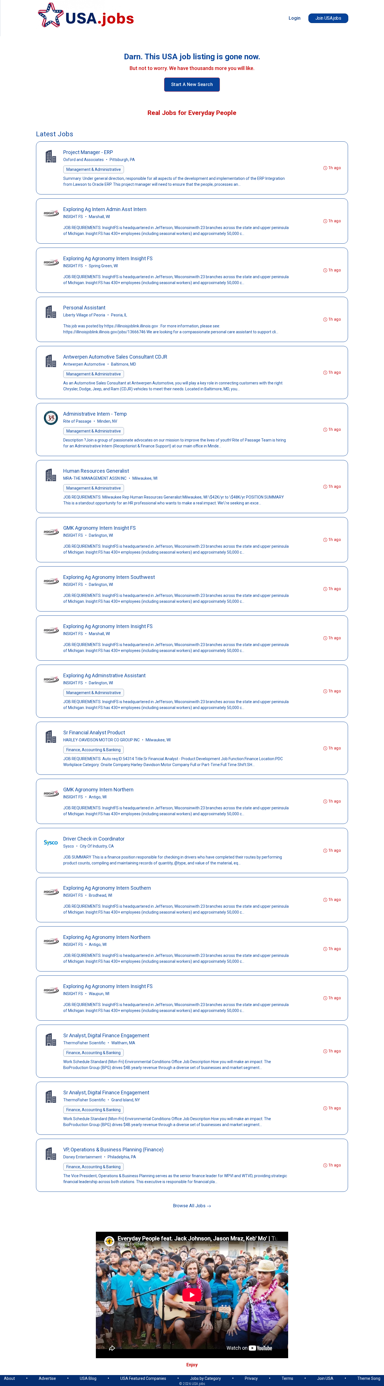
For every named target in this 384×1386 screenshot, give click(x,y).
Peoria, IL (119, 315)
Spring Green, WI (103, 266)
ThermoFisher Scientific (84, 1043)
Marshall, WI (99, 216)
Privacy (251, 1378)
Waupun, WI (99, 993)
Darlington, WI (101, 535)
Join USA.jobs (328, 18)
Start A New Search (192, 84)
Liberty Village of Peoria (84, 315)
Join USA (325, 1378)
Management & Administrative (93, 169)
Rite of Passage (77, 421)
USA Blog (88, 1378)
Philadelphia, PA (122, 1157)
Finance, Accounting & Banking (93, 750)
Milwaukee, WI (144, 478)
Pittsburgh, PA (122, 159)
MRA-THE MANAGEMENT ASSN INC (95, 478)
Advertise (47, 1378)
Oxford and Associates (83, 159)
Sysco (68, 846)
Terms (287, 1378)
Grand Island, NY (125, 1100)
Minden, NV (107, 421)
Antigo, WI (98, 797)
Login (295, 18)
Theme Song (368, 1378)
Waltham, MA (123, 1043)
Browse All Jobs (190, 1205)
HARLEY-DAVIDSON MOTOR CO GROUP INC (101, 740)
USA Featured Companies (143, 1378)
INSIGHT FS (73, 216)
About (9, 1378)
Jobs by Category (205, 1378)
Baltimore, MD (123, 364)
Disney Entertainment (82, 1157)
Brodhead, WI (100, 895)
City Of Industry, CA (97, 846)
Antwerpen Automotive (84, 364)
